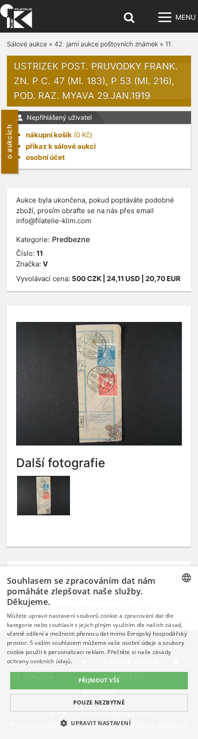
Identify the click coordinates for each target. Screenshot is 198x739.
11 (168, 44)
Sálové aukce (27, 44)
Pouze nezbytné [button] (99, 702)
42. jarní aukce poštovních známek (106, 44)
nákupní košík (49, 134)
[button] (99, 722)
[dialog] (99, 652)
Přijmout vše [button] (99, 680)
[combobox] (186, 577)
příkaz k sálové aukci (61, 146)
